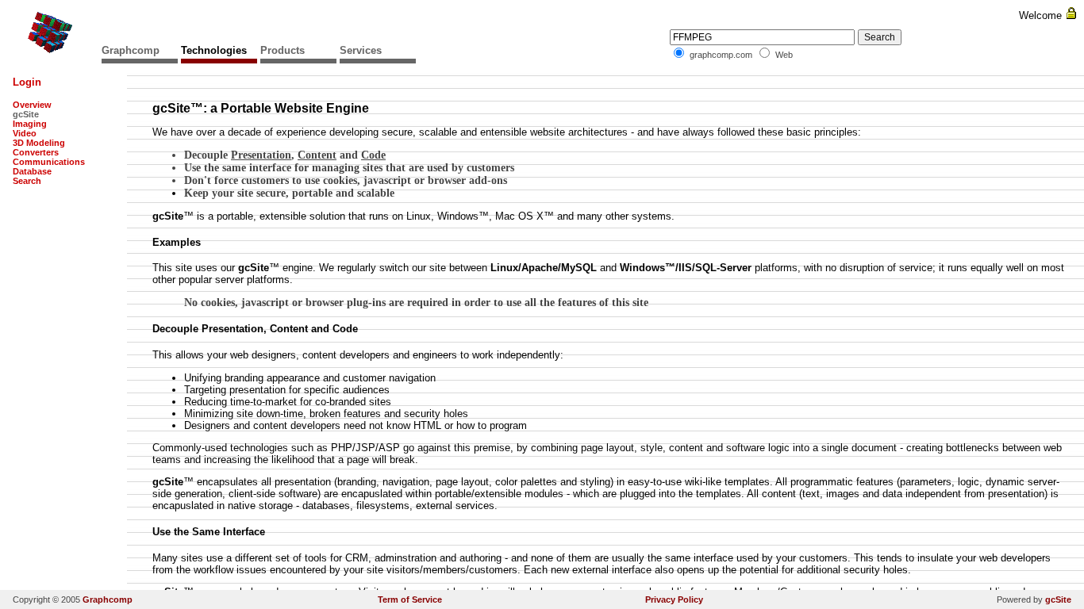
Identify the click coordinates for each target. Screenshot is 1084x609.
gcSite (1058, 599)
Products (282, 50)
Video (25, 133)
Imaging (30, 123)
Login (27, 82)
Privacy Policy (674, 599)
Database (32, 171)
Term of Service (410, 599)
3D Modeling (39, 142)
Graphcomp (131, 50)
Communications (49, 162)
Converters (36, 152)
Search (27, 181)
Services (361, 50)
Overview (32, 104)
